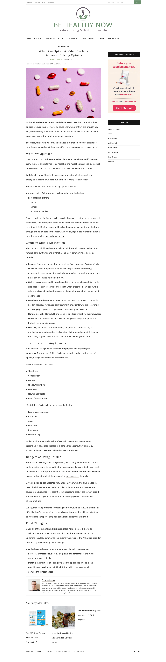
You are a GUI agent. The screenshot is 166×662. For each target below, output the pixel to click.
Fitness (101, 39)
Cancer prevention (70, 39)
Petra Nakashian (56, 59)
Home (28, 39)
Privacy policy (79, 651)
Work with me (40, 2)
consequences (72, 476)
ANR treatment (91, 508)
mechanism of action (54, 236)
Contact (51, 2)
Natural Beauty (113, 152)
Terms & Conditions (62, 651)
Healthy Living (88, 39)
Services (49, 651)
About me (29, 651)
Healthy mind (113, 39)
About (29, 2)
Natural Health (52, 39)
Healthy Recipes (113, 148)
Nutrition (38, 39)
